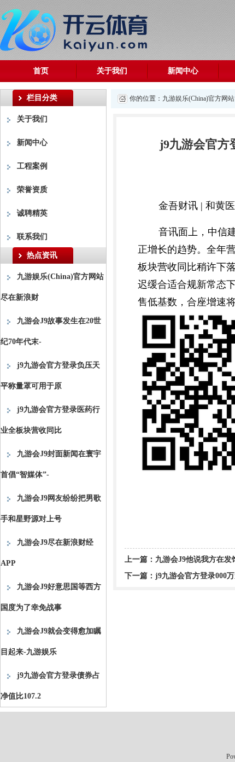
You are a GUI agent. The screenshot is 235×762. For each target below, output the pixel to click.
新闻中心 (183, 71)
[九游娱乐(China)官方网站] (76, 28)
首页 (41, 71)
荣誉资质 (32, 189)
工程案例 (32, 166)
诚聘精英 (32, 213)
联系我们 (32, 236)
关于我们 (112, 71)
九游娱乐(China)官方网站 (198, 98)
